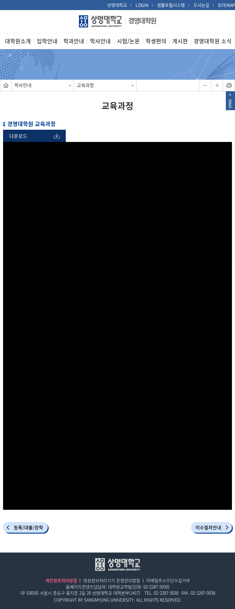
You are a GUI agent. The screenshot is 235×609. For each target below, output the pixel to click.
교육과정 (85, 85)
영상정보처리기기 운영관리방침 (111, 580)
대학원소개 (18, 41)
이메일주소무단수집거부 (168, 580)
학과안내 (73, 41)
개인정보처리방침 (61, 580)
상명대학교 (117, 5)
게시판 (180, 41)
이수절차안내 (208, 527)
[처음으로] (6, 85)
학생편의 (156, 41)
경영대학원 (142, 20)
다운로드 (18, 136)
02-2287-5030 (156, 587)
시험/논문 (128, 41)
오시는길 (201, 5)
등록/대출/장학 (28, 527)
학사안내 (100, 41)
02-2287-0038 (203, 593)
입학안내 (47, 41)
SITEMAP (226, 5)
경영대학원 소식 (213, 41)
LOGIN (142, 5)
